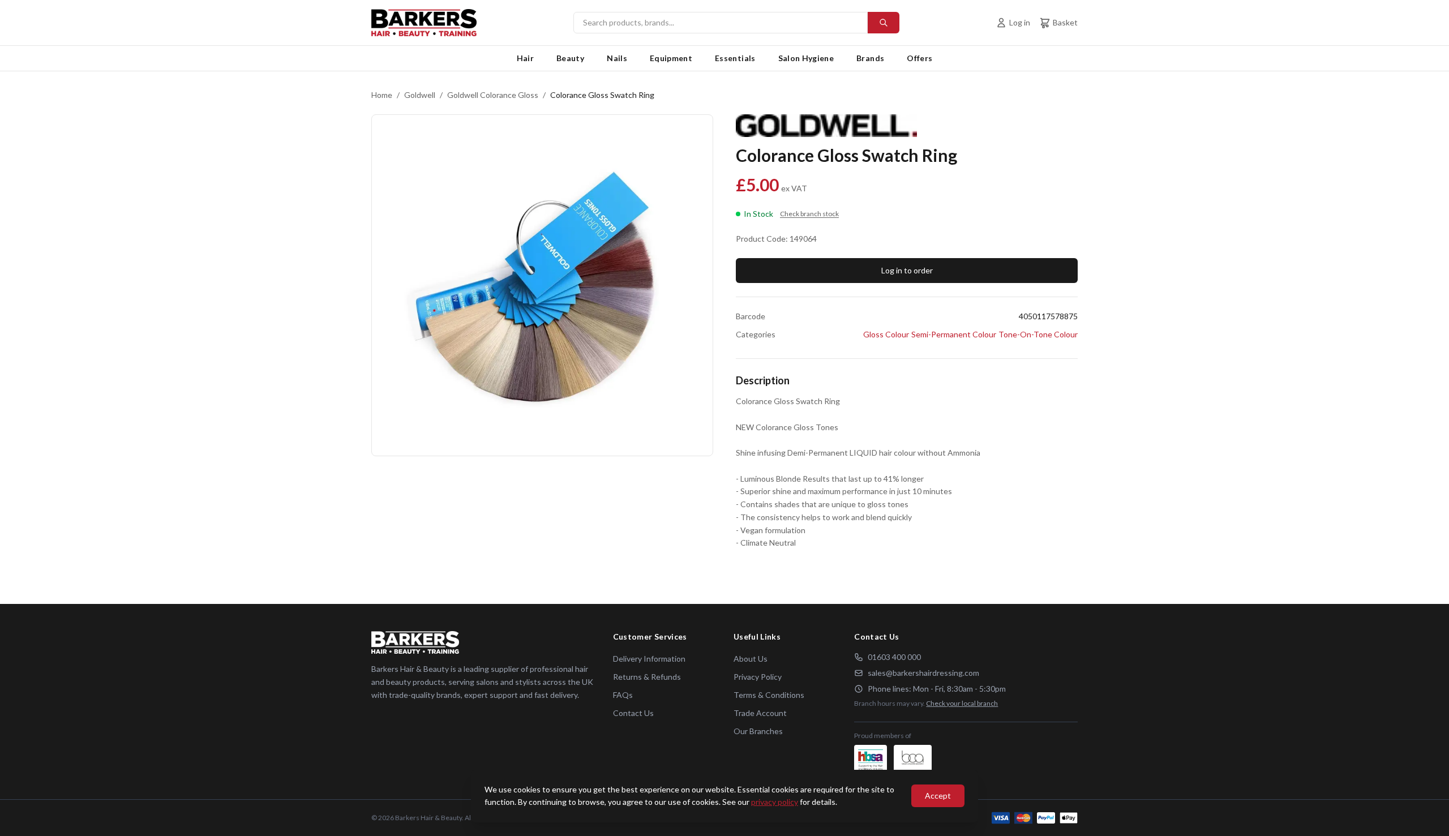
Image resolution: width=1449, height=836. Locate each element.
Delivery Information (649, 658)
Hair (525, 58)
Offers (919, 58)
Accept (938, 795)
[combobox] (736, 22)
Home (381, 95)
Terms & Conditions (769, 695)
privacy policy (774, 802)
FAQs (623, 695)
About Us (751, 658)
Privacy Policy (758, 676)
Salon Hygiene (806, 58)
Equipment (671, 58)
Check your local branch (962, 703)
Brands (870, 58)
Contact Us (633, 713)
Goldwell (419, 95)
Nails (617, 58)
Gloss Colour (886, 334)
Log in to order (907, 270)
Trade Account (760, 713)
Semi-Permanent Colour (953, 334)
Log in (1019, 22)
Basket (1065, 22)
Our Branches (758, 731)
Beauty (570, 58)
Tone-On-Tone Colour (1038, 334)
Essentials (735, 58)
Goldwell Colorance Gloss (492, 95)
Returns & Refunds (647, 676)
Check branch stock (809, 213)
